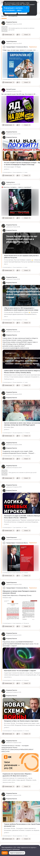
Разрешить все (10, 12)
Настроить (22, 12)
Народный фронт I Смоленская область (17, 47)
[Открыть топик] (20, 94)
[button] (8, 34)
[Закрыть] (27, 8)
